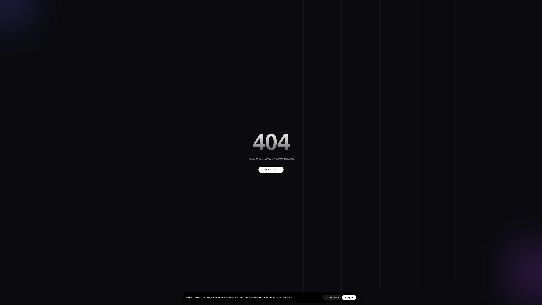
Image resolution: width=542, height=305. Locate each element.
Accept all (349, 297)
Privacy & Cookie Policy (283, 297)
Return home (271, 170)
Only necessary (332, 297)
